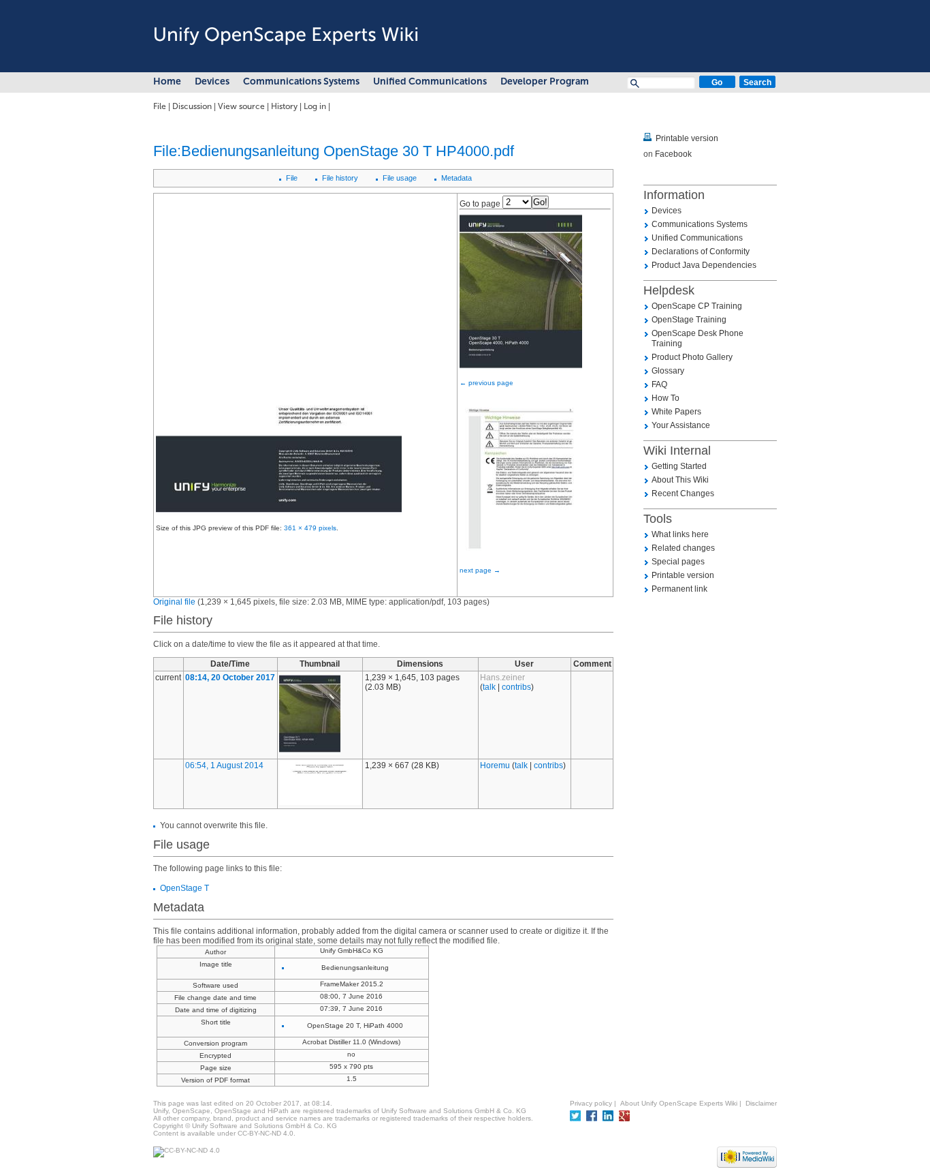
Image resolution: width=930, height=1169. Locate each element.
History (284, 106)
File (159, 106)
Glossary (668, 371)
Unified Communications (430, 81)
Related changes (683, 548)
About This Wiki (680, 480)
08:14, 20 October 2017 (230, 677)
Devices (212, 81)
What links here (680, 534)
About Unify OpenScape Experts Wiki (678, 1103)
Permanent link (679, 589)
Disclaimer (761, 1103)
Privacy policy (591, 1103)
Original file (174, 602)
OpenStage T (184, 888)
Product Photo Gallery (692, 357)
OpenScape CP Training (697, 306)
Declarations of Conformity (701, 251)
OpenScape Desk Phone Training (697, 338)
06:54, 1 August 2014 (224, 765)
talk (489, 687)
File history (340, 178)
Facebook (673, 154)
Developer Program (544, 81)
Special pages (678, 561)
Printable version (687, 138)
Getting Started (679, 466)
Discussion (192, 106)
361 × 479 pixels (310, 528)
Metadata (456, 178)
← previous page (486, 382)
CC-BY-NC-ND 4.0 (265, 1133)
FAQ (659, 384)
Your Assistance (681, 425)
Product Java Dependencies (704, 265)
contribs (516, 687)
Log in (315, 106)
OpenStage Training (689, 319)
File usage (400, 178)
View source (241, 106)
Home (167, 81)
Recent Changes (683, 493)
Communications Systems (301, 81)
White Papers (676, 411)
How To (665, 398)
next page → (480, 570)
